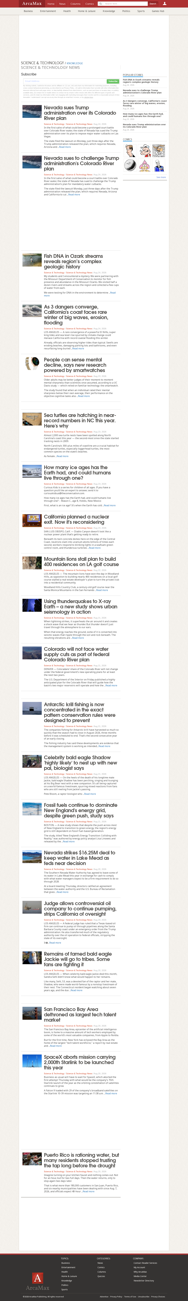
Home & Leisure (86, 11)
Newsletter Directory (144, 1280)
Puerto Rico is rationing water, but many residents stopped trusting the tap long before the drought (81, 1160)
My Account (139, 1267)
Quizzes (101, 1276)
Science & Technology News (79, 124)
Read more (65, 147)
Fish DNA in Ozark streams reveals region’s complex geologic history (73, 261)
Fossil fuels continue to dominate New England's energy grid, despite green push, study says (80, 810)
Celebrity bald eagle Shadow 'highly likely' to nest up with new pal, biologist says (80, 762)
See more (161, 177)
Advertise (104, 1296)
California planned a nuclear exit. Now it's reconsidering (76, 518)
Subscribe (113, 81)
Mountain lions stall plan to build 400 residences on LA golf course (81, 561)
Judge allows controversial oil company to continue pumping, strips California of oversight (80, 908)
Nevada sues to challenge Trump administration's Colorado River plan (81, 163)
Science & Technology (54, 124)
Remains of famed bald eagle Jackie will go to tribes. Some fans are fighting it (78, 958)
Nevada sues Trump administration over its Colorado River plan (80, 112)
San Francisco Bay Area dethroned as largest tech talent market (80, 1014)
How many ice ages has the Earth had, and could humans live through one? (77, 472)
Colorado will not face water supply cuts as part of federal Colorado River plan (76, 654)
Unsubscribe (143, 1296)
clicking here (88, 97)
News (100, 1263)
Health (67, 11)
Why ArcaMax (140, 1271)
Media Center (140, 1276)
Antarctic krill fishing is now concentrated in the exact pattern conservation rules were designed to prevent (79, 712)
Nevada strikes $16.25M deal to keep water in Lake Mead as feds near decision (79, 857)
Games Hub (158, 11)
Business (28, 11)
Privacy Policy (116, 1296)
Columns (102, 1271)
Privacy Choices (158, 1296)
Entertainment (48, 11)
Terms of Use (130, 1296)
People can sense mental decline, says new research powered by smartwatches (75, 364)
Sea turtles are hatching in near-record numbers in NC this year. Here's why (80, 420)
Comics (101, 1267)
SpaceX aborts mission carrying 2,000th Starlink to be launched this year (79, 1062)
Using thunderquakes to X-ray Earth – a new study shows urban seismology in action (80, 606)
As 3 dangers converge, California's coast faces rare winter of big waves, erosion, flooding (76, 314)
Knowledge (109, 11)
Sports (141, 11)
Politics (126, 11)
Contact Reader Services (145, 1263)
